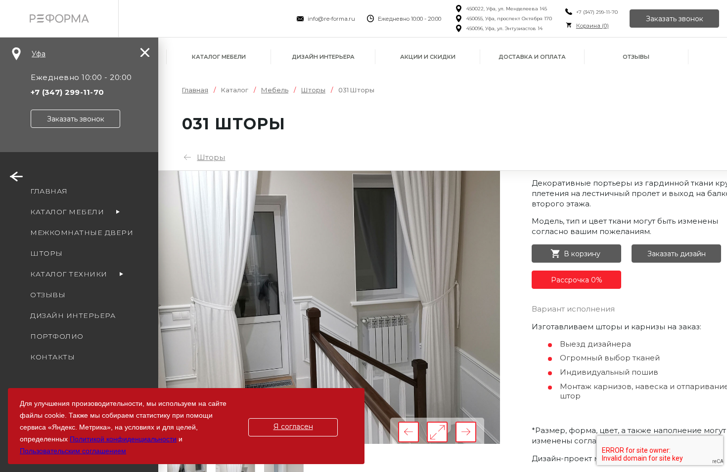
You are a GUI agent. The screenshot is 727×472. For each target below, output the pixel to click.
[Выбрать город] (16, 53)
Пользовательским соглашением (73, 451)
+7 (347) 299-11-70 (597, 12)
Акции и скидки (427, 56)
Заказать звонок (674, 18)
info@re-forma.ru (331, 18)
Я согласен (293, 426)
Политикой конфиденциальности (123, 439)
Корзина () (592, 25)
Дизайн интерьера (323, 56)
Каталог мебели (219, 56)
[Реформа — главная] (59, 18)
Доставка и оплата (532, 56)
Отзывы (636, 56)
